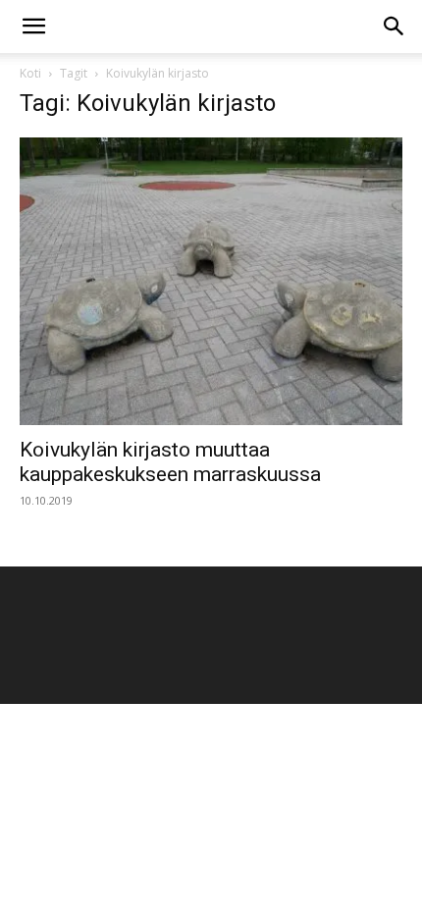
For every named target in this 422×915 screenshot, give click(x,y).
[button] (33, 26)
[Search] (394, 26)
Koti (30, 73)
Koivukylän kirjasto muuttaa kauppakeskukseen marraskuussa (170, 462)
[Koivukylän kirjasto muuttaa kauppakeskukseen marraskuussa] (211, 281)
